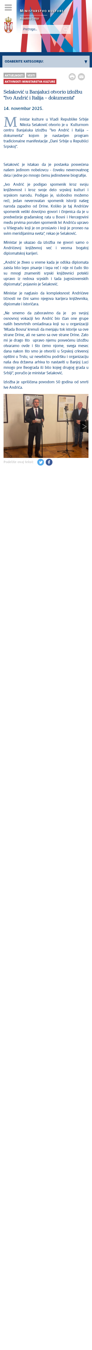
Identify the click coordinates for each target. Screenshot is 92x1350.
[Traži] (66, 29)
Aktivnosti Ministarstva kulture (30, 82)
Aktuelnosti (14, 75)
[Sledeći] (84, 427)
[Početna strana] (8, 26)
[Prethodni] (8, 427)
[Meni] (8, 7)
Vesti (31, 75)
